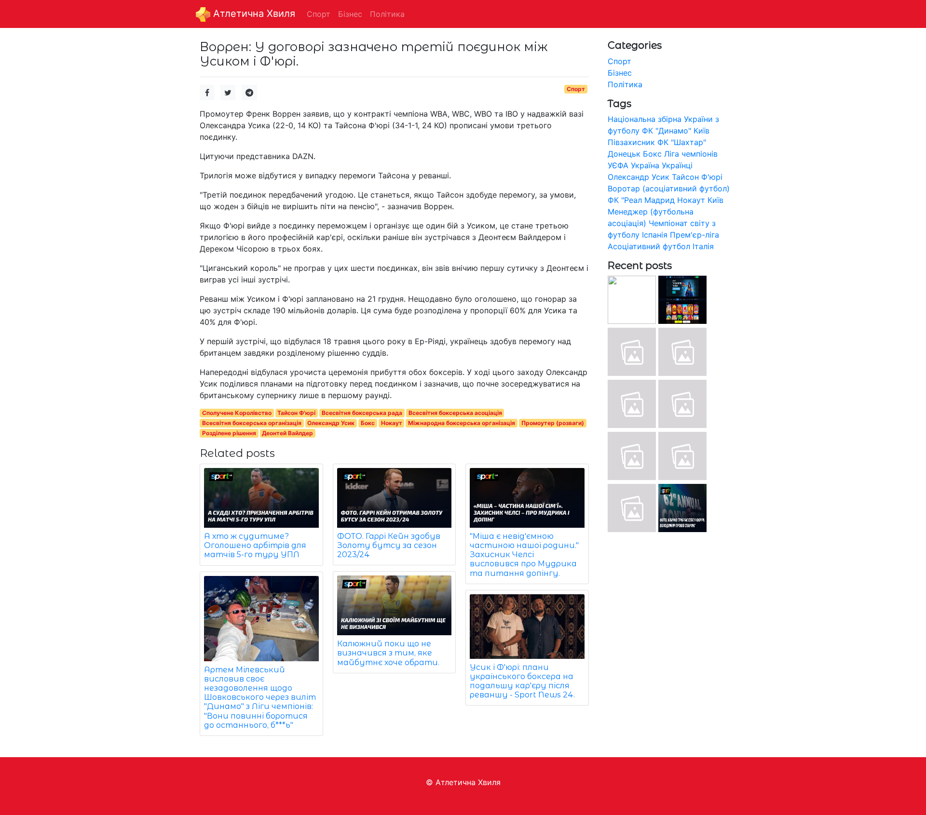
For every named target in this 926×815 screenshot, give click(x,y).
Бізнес (620, 73)
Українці (677, 165)
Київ (715, 200)
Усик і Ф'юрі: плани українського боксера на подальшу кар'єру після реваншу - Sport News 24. (522, 681)
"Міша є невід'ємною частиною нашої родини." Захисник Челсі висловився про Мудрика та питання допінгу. (524, 555)
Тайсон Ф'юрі (296, 412)
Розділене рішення (229, 433)
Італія (703, 246)
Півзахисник (631, 142)
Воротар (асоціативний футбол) (669, 188)
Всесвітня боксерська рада (362, 412)
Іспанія (654, 235)
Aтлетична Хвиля (252, 13)
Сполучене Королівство (237, 412)
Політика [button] (387, 14)
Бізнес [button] (350, 14)
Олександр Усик (330, 423)
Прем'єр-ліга (694, 235)
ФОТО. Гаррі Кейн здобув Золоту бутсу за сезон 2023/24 (388, 545)
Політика (625, 84)
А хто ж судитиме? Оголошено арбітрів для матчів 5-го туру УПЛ (255, 545)
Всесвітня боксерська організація (251, 423)
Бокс (368, 423)
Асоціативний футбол (649, 246)
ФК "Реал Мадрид (641, 200)
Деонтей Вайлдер (287, 433)
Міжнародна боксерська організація (461, 423)
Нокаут (391, 423)
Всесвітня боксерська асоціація (455, 412)
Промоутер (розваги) (552, 423)
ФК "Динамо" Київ (675, 130)
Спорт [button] (318, 14)
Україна (645, 165)
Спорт (576, 89)
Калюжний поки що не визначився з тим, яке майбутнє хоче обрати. (388, 653)
